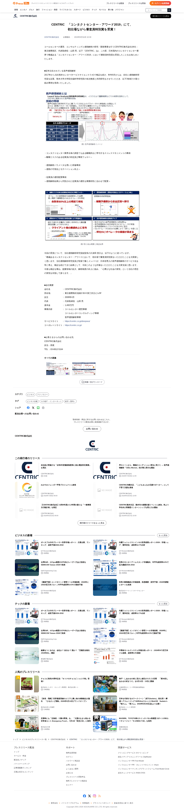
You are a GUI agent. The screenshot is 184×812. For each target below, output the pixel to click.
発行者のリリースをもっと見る (92, 523)
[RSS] (99, 795)
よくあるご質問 (72, 769)
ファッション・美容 (49, 10)
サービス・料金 (20, 756)
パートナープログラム (70, 803)
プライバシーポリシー (101, 803)
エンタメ (23, 10)
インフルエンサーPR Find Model (131, 761)
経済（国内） (70, 401)
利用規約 (85, 803)
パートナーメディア (22, 764)
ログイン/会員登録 (162, 3)
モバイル (102, 10)
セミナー (69, 785)
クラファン (119, 10)
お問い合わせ (92, 429)
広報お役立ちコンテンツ (23, 772)
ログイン (69, 757)
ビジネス (86, 10)
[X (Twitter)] (33, 407)
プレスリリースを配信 (115, 3)
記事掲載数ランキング (22, 768)
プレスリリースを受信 (137, 3)
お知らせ (69, 773)
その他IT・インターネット (51, 401)
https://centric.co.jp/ (73, 325)
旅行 (38, 10)
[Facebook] (28, 407)
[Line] (38, 407)
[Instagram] (94, 795)
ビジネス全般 (32, 401)
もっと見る (163, 535)
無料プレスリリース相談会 (76, 781)
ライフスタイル (65, 10)
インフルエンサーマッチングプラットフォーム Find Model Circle (143, 769)
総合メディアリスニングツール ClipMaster (135, 757)
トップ (15, 739)
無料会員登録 (71, 753)
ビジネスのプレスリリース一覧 (34, 739)
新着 (16, 10)
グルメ (31, 10)
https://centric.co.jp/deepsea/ (77, 321)
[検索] (169, 10)
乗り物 (110, 10)
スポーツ (77, 10)
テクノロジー (42, 395)
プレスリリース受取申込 (75, 777)
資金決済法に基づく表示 (123, 803)
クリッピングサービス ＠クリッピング (133, 753)
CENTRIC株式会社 (51, 37)
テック (94, 10)
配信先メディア (20, 760)
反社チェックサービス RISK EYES (131, 773)
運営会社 (54, 803)
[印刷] (43, 407)
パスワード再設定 (73, 761)
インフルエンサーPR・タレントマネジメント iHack (138, 765)
